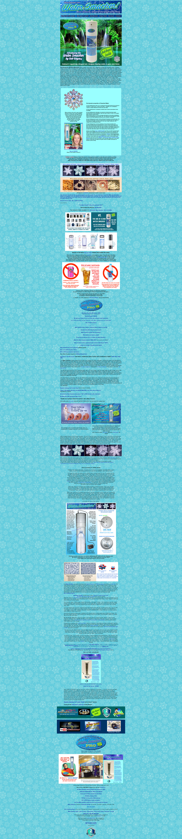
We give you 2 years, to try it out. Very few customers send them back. (91, 318)
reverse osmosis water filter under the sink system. (86, 619)
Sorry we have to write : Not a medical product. (71, 200)
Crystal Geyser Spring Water (84, 482)
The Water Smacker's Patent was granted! (90, 205)
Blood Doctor (76, 597)
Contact (112, 811)
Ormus (108, 134)
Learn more (111, 638)
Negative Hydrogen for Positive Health (85, 596)
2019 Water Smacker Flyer (91, 795)
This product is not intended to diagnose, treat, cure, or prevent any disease (77, 463)
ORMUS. (100, 137)
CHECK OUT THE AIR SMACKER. (91, 813)
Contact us (102, 787)
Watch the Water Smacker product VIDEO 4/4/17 (85, 340)
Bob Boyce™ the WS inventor (67, 356)
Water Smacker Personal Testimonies (69, 347)
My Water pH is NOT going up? (67, 396)
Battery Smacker (90, 584)
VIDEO (110, 210)
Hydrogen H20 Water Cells (72, 716)
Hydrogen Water (88, 252)
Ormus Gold (97, 811)
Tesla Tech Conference (78, 704)
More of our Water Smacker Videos (68, 349)
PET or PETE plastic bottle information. (69, 351)
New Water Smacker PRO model (89, 313)
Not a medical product (69, 593)
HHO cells (113, 584)
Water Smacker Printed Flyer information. (91, 332)
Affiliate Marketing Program (71, 645)
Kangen (82, 641)
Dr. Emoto (86, 192)
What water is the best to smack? (91, 335)
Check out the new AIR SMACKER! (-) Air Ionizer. (91, 684)
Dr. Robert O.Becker (101, 366)
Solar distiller (101, 619)
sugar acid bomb (94, 625)
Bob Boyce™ (99, 815)
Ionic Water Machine (94, 644)
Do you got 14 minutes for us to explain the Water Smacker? (91, 337)
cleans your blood (82, 623)
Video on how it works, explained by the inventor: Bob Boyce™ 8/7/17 (91, 342)
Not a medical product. (91, 322)
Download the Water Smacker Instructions (91, 329)
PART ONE (114, 356)
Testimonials (90, 811)
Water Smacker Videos (73, 811)
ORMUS (103, 136)
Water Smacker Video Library (82, 327)
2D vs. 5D (106, 210)
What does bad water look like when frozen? (104, 462)
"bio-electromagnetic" (86, 366)
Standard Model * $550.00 (91, 316)
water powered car (91, 818)
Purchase (107, 811)
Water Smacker (69, 584)
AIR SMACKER (97, 207)
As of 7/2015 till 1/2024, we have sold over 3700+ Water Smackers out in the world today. (91, 320)
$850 (99, 313)
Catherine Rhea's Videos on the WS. (98, 327)
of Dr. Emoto (113, 457)
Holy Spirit (105, 432)
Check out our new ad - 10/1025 (91, 686)
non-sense (71, 401)
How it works (83, 811)
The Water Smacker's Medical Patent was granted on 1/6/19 (91, 789)
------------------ (91, 324)
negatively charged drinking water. (101, 595)
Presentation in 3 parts (104, 650)
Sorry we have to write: (91, 822)
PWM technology (100, 584)
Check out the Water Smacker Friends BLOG (91, 345)
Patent (102, 811)
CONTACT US (105, 646)
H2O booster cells (102, 257)
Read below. (115, 432)
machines (89, 255)
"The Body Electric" (94, 297)
